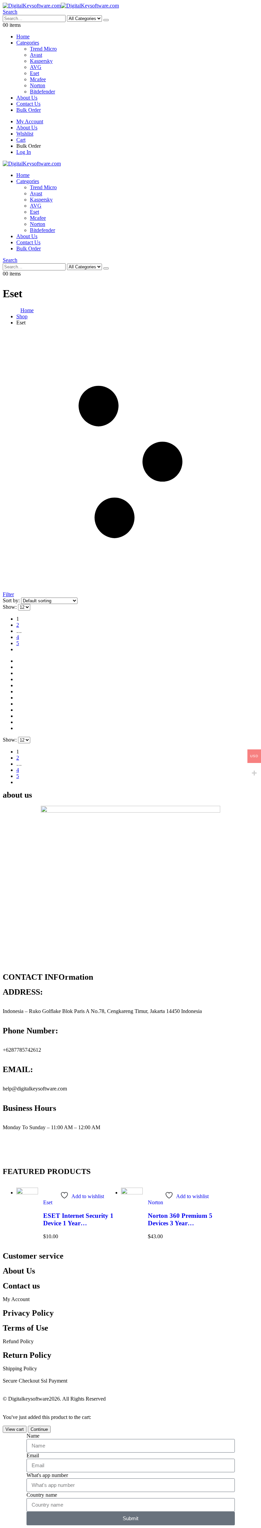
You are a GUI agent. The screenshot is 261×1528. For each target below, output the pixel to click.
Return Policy (27, 1355)
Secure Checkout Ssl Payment (35, 1381)
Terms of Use (25, 1327)
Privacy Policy (28, 1313)
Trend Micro (43, 49)
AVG (35, 67)
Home (23, 36)
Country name (42, 1495)
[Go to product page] (27, 1202)
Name (33, 1436)
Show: (10, 607)
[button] (10, 12)
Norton (37, 85)
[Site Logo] (61, 5)
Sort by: (12, 600)
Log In (23, 152)
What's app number (47, 1475)
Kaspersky (41, 61)
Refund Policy (18, 1341)
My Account (29, 121)
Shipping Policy (20, 1368)
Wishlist (24, 134)
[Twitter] (47, 1151)
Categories (27, 43)
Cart (20, 140)
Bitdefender (42, 91)
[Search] (106, 20)
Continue (39, 1429)
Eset (34, 73)
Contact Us (28, 104)
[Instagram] (11, 1151)
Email (33, 1455)
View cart (14, 1429)
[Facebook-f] (29, 1151)
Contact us (21, 1285)
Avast (36, 55)
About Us (26, 98)
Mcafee (38, 79)
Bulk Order (28, 110)
